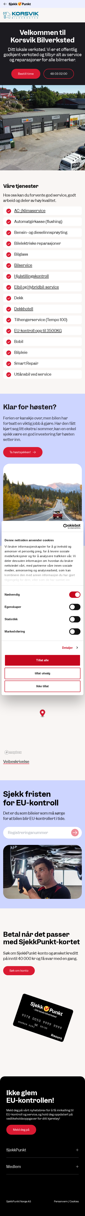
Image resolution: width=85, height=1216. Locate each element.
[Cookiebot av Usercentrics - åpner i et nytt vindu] (63, 526)
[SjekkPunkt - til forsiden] (42, 4)
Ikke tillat (42, 686)
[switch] (74, 607)
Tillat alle (42, 660)
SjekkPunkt (16, 1150)
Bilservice (23, 265)
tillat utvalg (42, 673)
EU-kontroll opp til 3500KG (38, 330)
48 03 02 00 (58, 74)
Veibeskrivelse (16, 761)
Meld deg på (21, 1130)
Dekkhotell (23, 308)
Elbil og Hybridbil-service (36, 287)
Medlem (13, 1166)
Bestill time (26, 74)
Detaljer (67, 647)
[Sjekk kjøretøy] (75, 833)
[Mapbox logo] (13, 752)
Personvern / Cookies (66, 1201)
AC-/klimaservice (29, 210)
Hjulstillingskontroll (31, 276)
